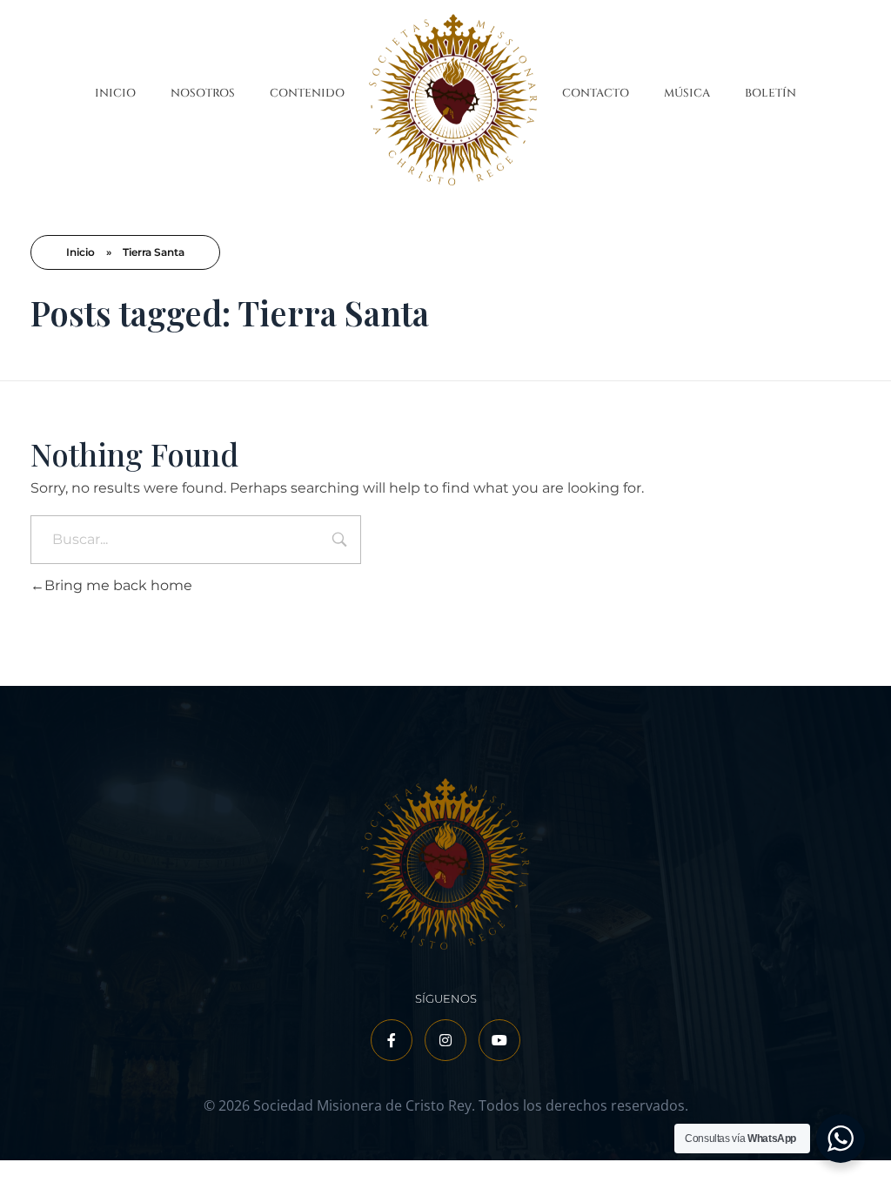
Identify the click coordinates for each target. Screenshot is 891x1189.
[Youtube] (499, 1040)
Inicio (80, 252)
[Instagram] (445, 1040)
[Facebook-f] (391, 1040)
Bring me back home (118, 585)
